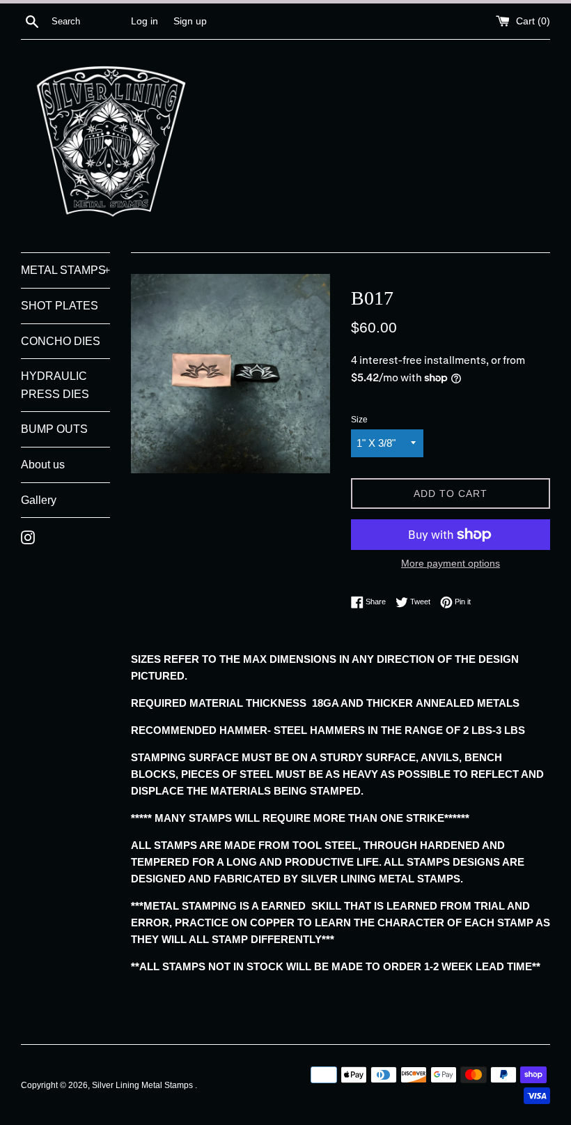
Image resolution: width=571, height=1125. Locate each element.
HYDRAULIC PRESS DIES (55, 385)
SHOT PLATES (59, 306)
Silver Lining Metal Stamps (143, 1085)
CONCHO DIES (60, 341)
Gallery (38, 500)
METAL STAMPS (65, 270)
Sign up (190, 21)
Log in (144, 21)
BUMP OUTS (54, 429)
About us (43, 464)
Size (359, 419)
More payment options (450, 563)
